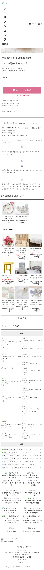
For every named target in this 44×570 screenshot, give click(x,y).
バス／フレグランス (27, 461)
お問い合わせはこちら (9, 111)
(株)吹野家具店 (21, 563)
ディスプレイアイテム (29, 455)
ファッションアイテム (28, 464)
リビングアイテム (24, 452)
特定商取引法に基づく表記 (11, 103)
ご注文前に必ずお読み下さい (11, 101)
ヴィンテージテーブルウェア (14, 70)
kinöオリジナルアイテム (32, 449)
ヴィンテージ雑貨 (16, 68)
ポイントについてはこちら (11, 106)
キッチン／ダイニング (29, 458)
